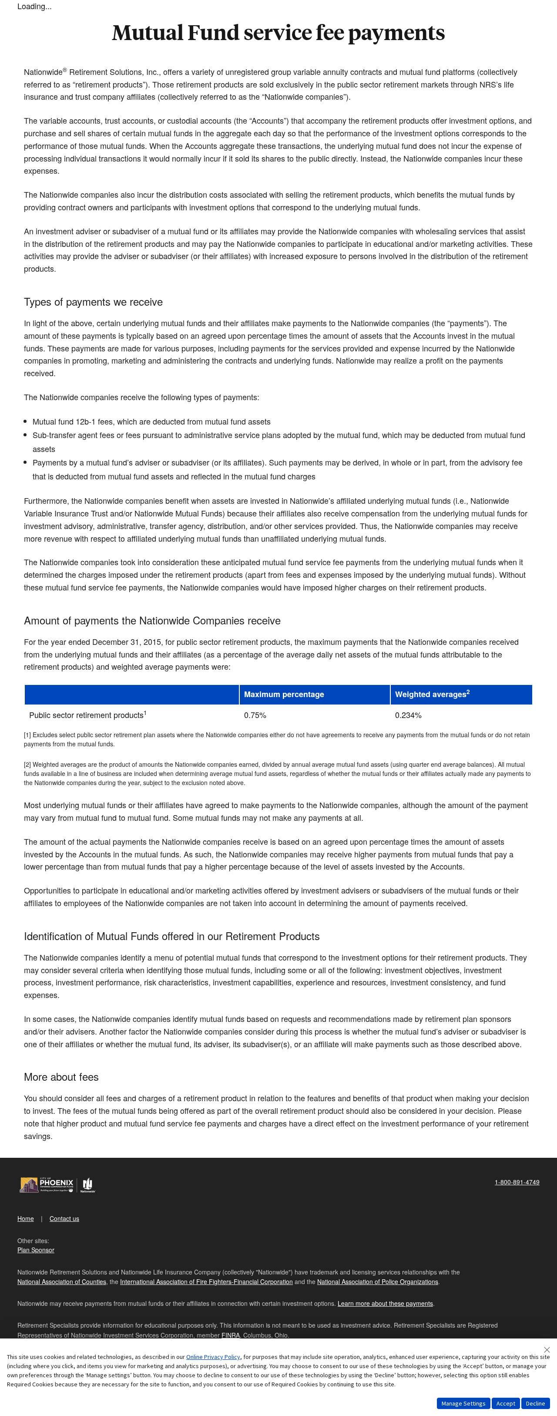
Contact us (64, 1218)
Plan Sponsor (35, 1249)
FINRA (230, 1335)
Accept (506, 1403)
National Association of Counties (61, 1281)
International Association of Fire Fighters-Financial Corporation (206, 1281)
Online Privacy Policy (213, 1357)
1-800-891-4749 (517, 1181)
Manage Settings (464, 1403)
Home (25, 1218)
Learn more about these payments (385, 1303)
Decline (535, 1403)
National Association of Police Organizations (377, 1281)
